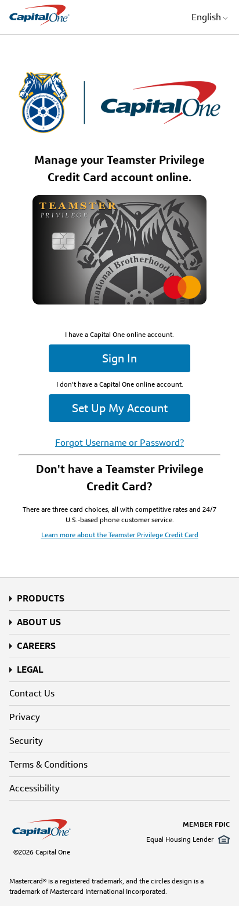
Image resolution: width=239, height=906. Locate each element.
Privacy (24, 717)
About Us (39, 622)
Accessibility (34, 788)
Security (26, 741)
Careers (36, 646)
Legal (30, 669)
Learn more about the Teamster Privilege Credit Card (119, 534)
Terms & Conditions (48, 764)
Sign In (119, 358)
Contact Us (32, 693)
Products (40, 598)
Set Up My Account (120, 408)
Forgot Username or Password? (119, 443)
